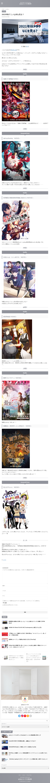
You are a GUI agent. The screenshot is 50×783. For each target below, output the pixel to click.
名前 (3, 585)
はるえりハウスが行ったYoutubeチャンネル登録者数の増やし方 (25, 735)
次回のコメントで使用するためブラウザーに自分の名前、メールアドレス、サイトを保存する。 (22, 600)
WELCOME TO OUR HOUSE (25, 777)
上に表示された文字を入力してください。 (10, 604)
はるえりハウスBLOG (25, 4)
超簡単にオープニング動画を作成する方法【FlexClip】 (22, 639)
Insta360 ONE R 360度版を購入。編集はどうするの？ (22, 741)
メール (4, 590)
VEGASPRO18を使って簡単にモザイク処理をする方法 (22, 747)
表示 (27, 46)
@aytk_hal (14, 50)
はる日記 (4, 559)
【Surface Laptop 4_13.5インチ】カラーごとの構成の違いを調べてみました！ (28, 759)
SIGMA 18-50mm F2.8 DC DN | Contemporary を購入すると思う (25, 627)
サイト (3, 595)
